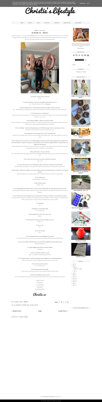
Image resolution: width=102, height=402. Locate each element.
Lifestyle (47, 22)
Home (22, 22)
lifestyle (36, 305)
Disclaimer (78, 22)
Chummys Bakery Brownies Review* (81, 126)
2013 (74, 283)
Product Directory (81, 48)
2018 (74, 274)
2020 (74, 265)
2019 (74, 273)
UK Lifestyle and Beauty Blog (48, 396)
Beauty (30, 22)
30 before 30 (32, 35)
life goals (32, 305)
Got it (88, 3)
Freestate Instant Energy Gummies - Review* (81, 208)
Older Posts (62, 311)
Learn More (82, 3)
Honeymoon (48, 104)
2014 (74, 281)
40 (21, 305)
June (74, 267)
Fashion (56, 22)
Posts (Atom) (24, 317)
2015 (74, 280)
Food (38, 22)
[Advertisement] (81, 296)
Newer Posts (17, 311)
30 (14, 305)
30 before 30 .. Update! (40, 33)
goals (28, 305)
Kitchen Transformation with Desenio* (81, 136)
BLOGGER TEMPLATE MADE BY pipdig (51, 400)
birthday (24, 305)
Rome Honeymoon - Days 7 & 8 (81, 190)
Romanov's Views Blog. (81, 71)
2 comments (25, 301)
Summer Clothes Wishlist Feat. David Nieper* (80, 96)
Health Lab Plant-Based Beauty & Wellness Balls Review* (81, 155)
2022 (74, 264)
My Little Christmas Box (81, 225)
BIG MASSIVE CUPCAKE (81, 241)
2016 (74, 278)
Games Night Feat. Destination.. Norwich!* (81, 172)
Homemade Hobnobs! (81, 256)
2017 (74, 276)
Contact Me (67, 22)
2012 (74, 285)
